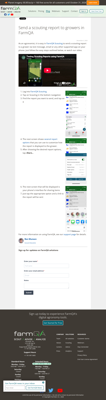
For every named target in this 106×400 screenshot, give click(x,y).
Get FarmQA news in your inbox (20, 383)
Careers (59, 347)
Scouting (69, 343)
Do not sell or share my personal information (68, 395)
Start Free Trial (96, 11)
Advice (68, 347)
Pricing (41, 11)
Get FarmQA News (35, 388)
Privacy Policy (82, 355)
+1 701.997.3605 (30, 355)
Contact (74, 11)
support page (70, 234)
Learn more (93, 3)
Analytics (69, 351)
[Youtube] (12, 14)
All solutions (70, 339)
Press (58, 351)
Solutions (32, 11)
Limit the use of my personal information (36, 395)
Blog (48, 11)
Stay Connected (83, 347)
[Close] (43, 382)
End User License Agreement (88, 359)
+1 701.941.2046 (30, 349)
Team (58, 339)
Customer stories (83, 339)
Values (58, 343)
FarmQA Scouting (54, 43)
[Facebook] (5, 14)
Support (65, 11)
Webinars (56, 11)
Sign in (83, 11)
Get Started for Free (53, 323)
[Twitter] (9, 14)
